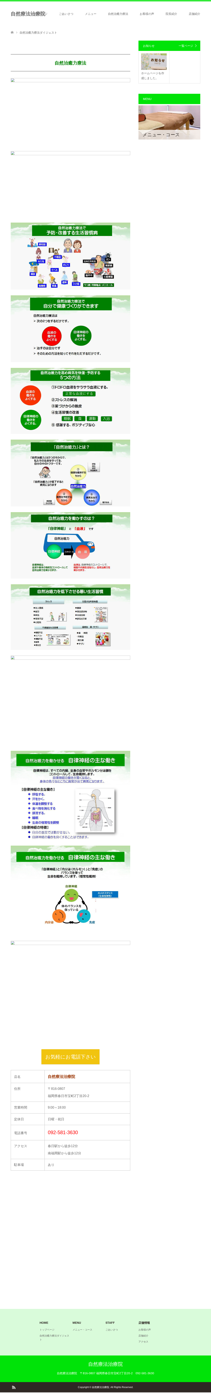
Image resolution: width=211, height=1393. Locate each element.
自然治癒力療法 (118, 13)
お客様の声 (147, 13)
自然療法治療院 (105, 1364)
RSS (13, 1387)
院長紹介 (171, 13)
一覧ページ (186, 45)
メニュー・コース (82, 1329)
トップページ (38, 13)
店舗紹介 (194, 13)
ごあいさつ (66, 13)
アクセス (143, 1341)
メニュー (90, 13)
